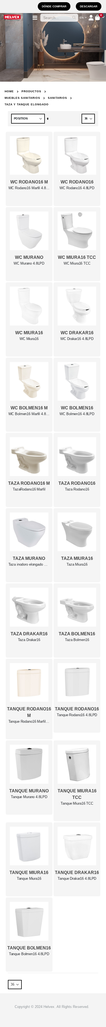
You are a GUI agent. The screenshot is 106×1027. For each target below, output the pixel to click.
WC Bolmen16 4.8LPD (77, 414)
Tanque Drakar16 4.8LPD (77, 878)
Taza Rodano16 (77, 489)
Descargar (88, 6)
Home (9, 91)
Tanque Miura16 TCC (77, 803)
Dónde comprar (54, 6)
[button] (83, 17)
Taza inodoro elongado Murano (29, 564)
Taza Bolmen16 (77, 640)
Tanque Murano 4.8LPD (29, 797)
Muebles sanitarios (22, 98)
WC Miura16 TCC (77, 263)
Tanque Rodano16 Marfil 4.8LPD (29, 721)
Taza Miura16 (77, 564)
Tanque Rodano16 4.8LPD (77, 715)
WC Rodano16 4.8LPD (77, 188)
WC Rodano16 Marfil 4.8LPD (29, 188)
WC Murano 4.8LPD (29, 263)
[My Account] (91, 17)
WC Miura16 (29, 339)
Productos (31, 91)
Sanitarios (57, 98)
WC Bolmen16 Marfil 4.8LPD (29, 414)
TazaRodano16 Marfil (29, 489)
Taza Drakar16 (29, 640)
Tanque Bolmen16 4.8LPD (29, 954)
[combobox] (59, 18)
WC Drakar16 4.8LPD (76, 339)
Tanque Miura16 (29, 878)
